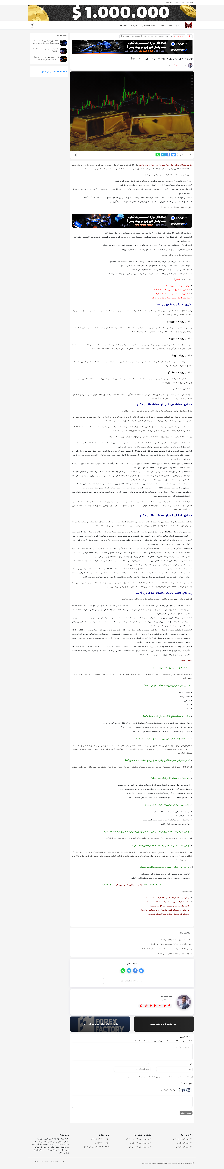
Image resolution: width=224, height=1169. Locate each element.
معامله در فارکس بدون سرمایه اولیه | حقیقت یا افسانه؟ (168, 901)
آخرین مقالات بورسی (102, 1142)
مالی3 (62, 1161)
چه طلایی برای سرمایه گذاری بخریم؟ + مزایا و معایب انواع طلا (165, 910)
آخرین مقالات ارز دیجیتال (100, 1138)
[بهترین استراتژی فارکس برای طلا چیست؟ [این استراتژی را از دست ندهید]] (132, 111)
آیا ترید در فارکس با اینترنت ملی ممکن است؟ (175, 953)
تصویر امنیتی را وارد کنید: (169, 1089)
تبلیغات (36, 1161)
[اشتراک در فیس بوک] (168, 154)
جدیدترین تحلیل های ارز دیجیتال (138, 1138)
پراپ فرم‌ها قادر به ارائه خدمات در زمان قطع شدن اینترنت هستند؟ (167, 948)
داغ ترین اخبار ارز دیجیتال (182, 1138)
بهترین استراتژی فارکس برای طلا (178, 285)
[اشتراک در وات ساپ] (158, 154)
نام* (190, 1063)
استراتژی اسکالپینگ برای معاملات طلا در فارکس (172, 293)
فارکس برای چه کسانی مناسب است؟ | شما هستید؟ (170, 906)
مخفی (177, 279)
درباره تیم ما (54, 1161)
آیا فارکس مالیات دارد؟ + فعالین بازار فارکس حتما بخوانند (168, 897)
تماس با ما (44, 1161)
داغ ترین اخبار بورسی (184, 1142)
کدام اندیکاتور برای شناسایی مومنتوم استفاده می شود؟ (171, 944)
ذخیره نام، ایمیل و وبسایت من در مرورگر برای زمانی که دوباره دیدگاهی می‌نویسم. (158, 1076)
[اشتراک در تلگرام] (163, 154)
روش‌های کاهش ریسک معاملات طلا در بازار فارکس (170, 297)
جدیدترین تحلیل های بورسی (140, 1142)
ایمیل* (147, 1063)
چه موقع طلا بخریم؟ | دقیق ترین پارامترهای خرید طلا (169, 914)
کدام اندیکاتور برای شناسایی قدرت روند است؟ (175, 939)
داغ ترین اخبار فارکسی (184, 1146)
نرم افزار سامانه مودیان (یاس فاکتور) (54, 71)
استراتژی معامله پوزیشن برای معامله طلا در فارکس (171, 289)
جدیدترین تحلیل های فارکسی (140, 1146)
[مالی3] (188, 25)
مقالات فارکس (178, 36)
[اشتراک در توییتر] (173, 154)
